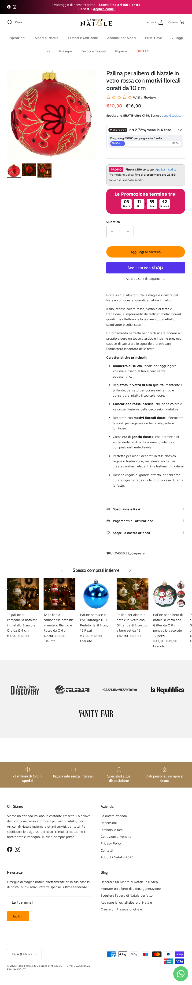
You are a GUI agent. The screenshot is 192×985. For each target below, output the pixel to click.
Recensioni (109, 823)
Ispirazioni (17, 38)
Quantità (113, 222)
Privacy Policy (111, 843)
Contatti (107, 850)
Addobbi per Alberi (121, 38)
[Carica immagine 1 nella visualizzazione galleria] (51, 114)
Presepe (65, 51)
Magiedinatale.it (25, 965)
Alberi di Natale (47, 38)
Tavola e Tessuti (93, 51)
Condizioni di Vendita (116, 836)
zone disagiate (171, 115)
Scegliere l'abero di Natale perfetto (127, 895)
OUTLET (143, 51)
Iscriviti (18, 916)
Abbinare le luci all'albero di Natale (126, 902)
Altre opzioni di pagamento (146, 278)
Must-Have (153, 38)
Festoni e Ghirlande (83, 38)
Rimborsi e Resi (112, 830)
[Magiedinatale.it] (96, 22)
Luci (47, 51)
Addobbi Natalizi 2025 (117, 857)
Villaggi (177, 38)
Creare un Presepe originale (121, 909)
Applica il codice (166, 169)
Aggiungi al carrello (146, 252)
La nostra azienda (114, 816)
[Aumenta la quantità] (129, 231)
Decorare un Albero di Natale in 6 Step (129, 882)
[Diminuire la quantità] (111, 231)
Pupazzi (121, 51)
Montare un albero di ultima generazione (131, 888)
